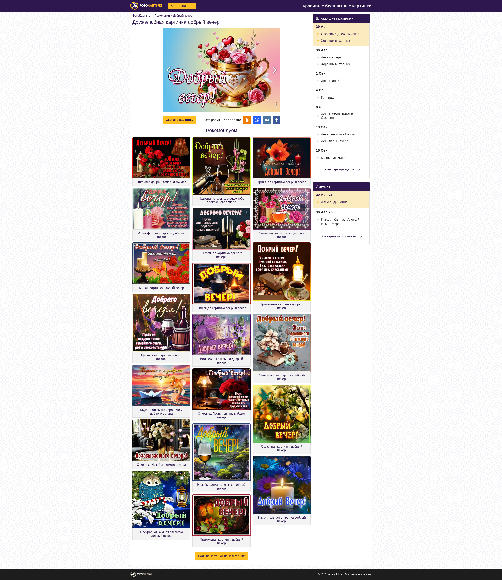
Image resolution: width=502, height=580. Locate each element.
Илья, (325, 224)
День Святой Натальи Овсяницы (337, 115)
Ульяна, (339, 219)
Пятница (327, 97)
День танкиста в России (338, 134)
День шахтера (331, 57)
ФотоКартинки (141, 15)
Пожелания (162, 15)
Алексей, (353, 219)
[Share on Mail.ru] (257, 120)
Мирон (336, 224)
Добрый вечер (182, 15)
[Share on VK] (267, 120)
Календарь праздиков (338, 169)
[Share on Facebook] (276, 120)
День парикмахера (334, 141)
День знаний (330, 80)
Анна (343, 202)
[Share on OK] (247, 120)
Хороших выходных (335, 40)
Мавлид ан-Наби (333, 157)
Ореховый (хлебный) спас (340, 34)
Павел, (326, 219)
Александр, (329, 202)
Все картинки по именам (338, 236)
